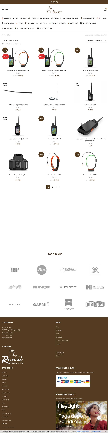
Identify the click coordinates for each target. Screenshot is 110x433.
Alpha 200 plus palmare (90, 70)
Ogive (3, 403)
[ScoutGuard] (15, 287)
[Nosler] (15, 270)
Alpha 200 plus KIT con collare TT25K (54, 70)
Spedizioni (59, 337)
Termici (4, 382)
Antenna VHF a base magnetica (54, 105)
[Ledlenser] (68, 287)
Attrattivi (4, 423)
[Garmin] (41, 304)
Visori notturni (6, 389)
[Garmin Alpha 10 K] (90, 92)
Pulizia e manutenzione (8, 427)
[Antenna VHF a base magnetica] (54, 92)
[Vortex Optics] (95, 270)
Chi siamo (59, 330)
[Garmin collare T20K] (54, 162)
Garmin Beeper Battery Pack (18, 175)
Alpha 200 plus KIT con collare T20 (18, 70)
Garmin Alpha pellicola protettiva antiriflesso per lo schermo (90, 140)
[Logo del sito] (54, 9)
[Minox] (41, 287)
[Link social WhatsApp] (57, 2)
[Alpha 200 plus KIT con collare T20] (18, 58)
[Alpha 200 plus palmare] (90, 58)
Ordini (57, 333)
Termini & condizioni (62, 340)
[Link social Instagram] (54, 2)
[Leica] (41, 270)
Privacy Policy (60, 352)
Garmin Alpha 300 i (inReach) (18, 139)
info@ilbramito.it (7, 337)
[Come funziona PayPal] (73, 381)
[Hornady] (95, 287)
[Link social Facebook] (51, 2)
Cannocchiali (5, 375)
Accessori (4, 417)
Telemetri (4, 379)
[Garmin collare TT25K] (90, 162)
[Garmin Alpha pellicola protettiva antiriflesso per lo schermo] (90, 126)
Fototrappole (5, 406)
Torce (3, 410)
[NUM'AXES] (15, 304)
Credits (58, 356)
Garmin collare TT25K (90, 175)
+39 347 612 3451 (7, 332)
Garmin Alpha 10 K (90, 105)
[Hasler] (68, 270)
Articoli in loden (6, 420)
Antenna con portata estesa (18, 105)
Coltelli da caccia (6, 413)
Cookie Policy (60, 354)
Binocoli (4, 372)
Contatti (58, 344)
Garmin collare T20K (54, 175)
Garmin (18, 44)
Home (3, 35)
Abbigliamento (6, 393)
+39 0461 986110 (7, 335)
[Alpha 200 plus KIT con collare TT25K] (54, 58)
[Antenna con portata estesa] (18, 92)
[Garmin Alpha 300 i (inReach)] (18, 126)
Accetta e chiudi (96, 431)
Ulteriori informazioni (83, 431)
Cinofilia (4, 396)
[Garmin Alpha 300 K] (54, 126)
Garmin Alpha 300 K (54, 139)
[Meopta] (95, 304)
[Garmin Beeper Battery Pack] (18, 162)
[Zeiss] (68, 304)
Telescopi (4, 386)
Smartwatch (5, 399)
